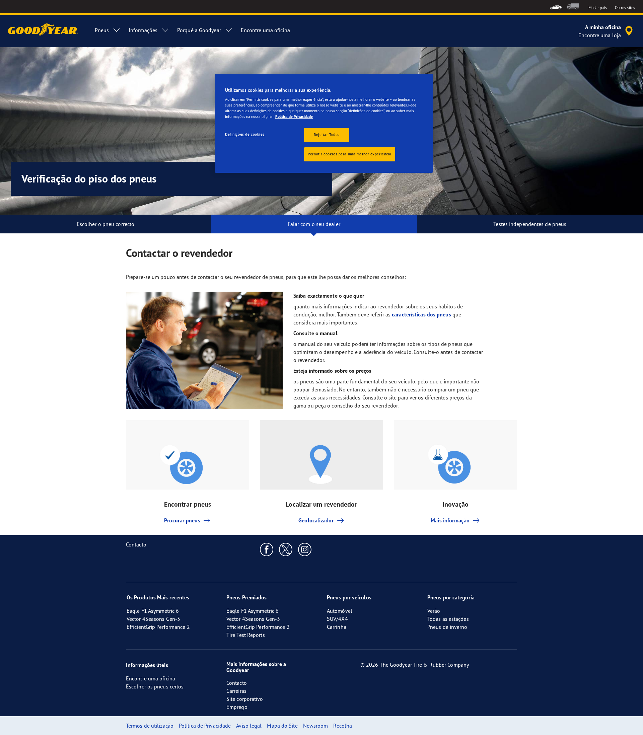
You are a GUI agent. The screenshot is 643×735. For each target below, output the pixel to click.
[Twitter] (286, 549)
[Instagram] (305, 549)
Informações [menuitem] (143, 30)
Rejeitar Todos (327, 134)
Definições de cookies (245, 134)
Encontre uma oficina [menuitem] (265, 30)
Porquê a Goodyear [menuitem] (199, 30)
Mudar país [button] (597, 7)
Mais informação (450, 520)
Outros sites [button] (625, 7)
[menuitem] (556, 6)
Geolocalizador (316, 520)
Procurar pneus (182, 520)
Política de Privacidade (294, 116)
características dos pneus (421, 314)
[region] (324, 123)
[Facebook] (267, 549)
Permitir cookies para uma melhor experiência (349, 154)
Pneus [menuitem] (102, 30)
